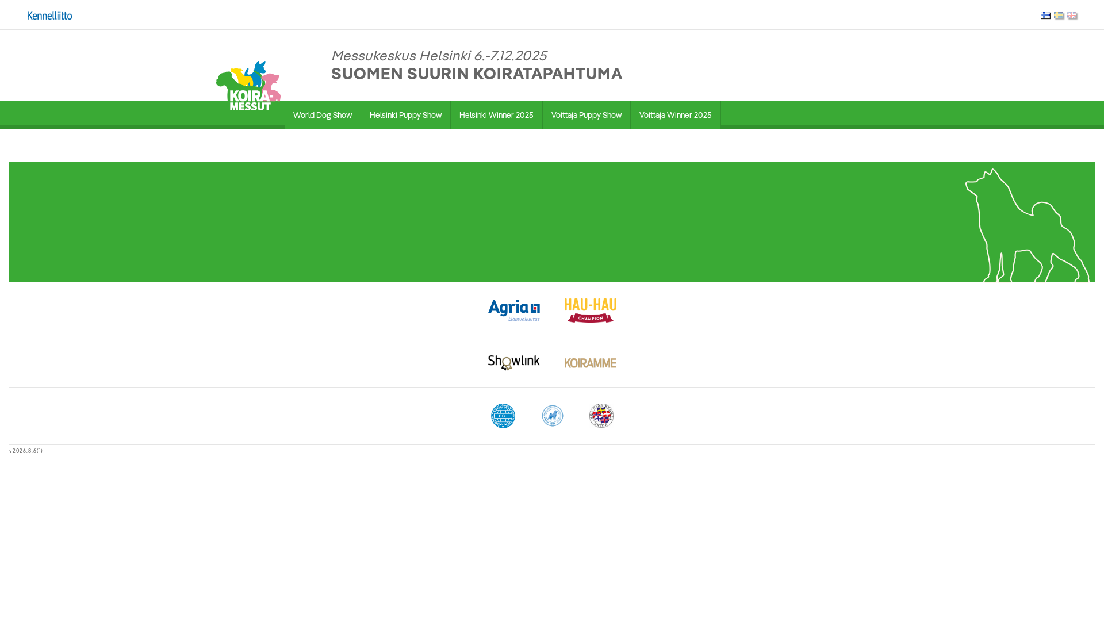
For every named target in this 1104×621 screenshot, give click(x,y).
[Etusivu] (248, 84)
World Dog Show (322, 115)
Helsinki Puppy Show (406, 115)
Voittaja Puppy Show (586, 115)
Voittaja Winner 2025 (675, 115)
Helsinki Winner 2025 (496, 115)
